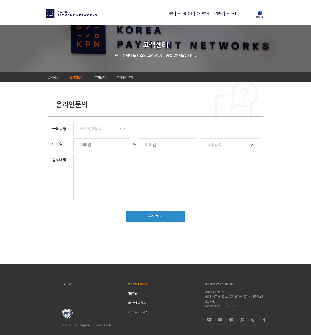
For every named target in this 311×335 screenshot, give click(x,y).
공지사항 (53, 77)
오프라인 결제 (185, 13)
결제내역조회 (124, 77)
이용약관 (132, 293)
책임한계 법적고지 (137, 303)
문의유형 (59, 128)
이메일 (57, 144)
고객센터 (218, 13)
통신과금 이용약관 (137, 312)
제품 (171, 13)
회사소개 (231, 13)
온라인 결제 (203, 13)
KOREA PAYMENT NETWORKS (71, 13)
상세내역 (59, 160)
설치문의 (99, 77)
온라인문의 (76, 77)
